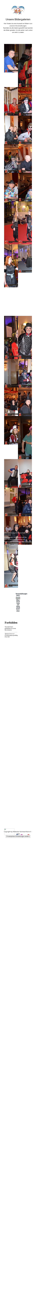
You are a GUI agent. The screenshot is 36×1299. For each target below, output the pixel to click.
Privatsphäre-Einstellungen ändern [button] (18, 836)
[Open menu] (18, 3)
